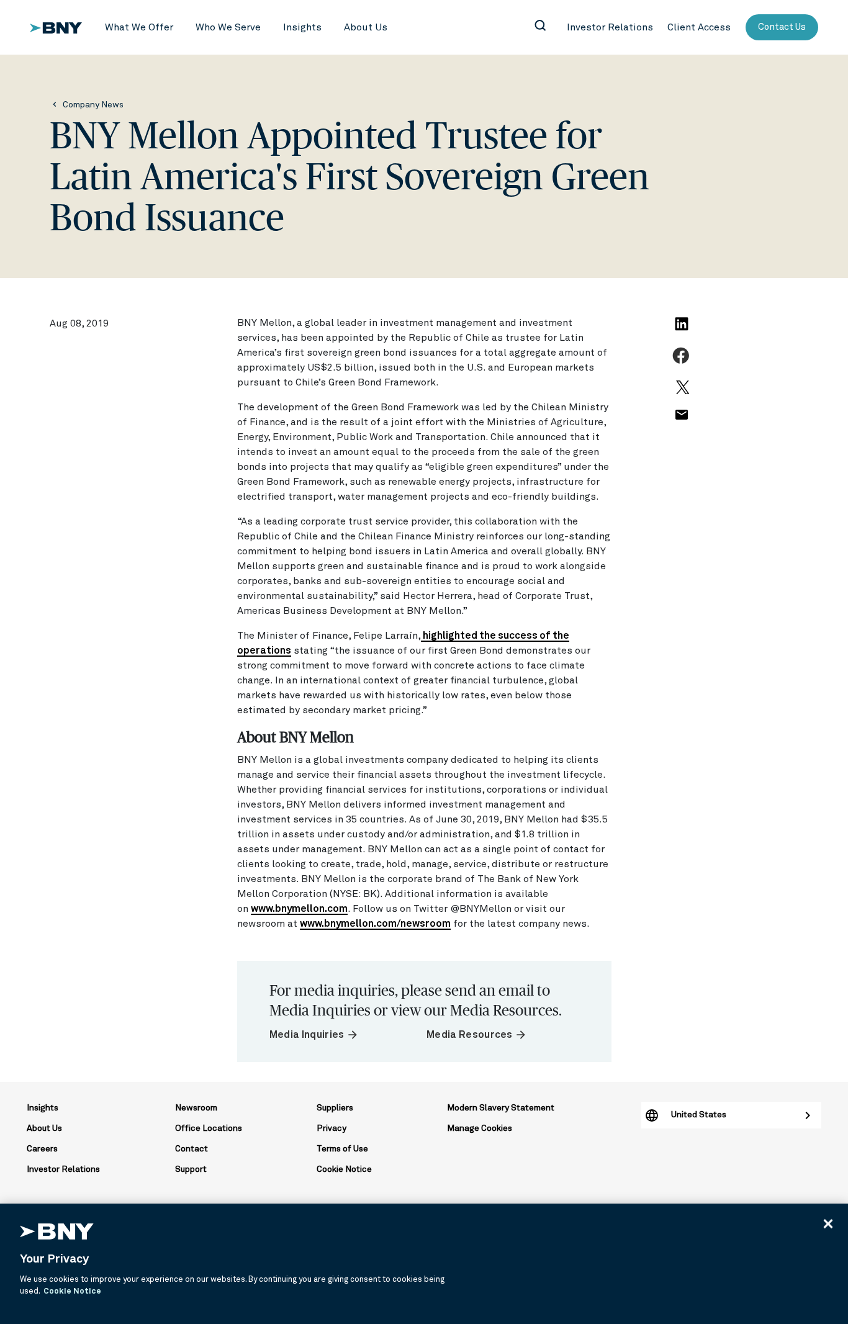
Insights (42, 1108)
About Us (44, 1128)
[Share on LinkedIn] (683, 331)
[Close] (828, 1223)
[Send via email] (681, 421)
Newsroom (196, 1108)
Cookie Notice (344, 1169)
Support (191, 1169)
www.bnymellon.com (299, 909)
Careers (42, 1149)
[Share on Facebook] (682, 363)
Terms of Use (342, 1149)
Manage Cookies (479, 1128)
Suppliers (335, 1108)
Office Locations (208, 1128)
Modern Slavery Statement (500, 1108)
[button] (139, 27)
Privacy (331, 1128)
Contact (191, 1149)
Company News (93, 105)
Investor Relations (63, 1169)
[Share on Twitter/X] (681, 393)
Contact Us (782, 27)
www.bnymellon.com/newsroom (375, 924)
